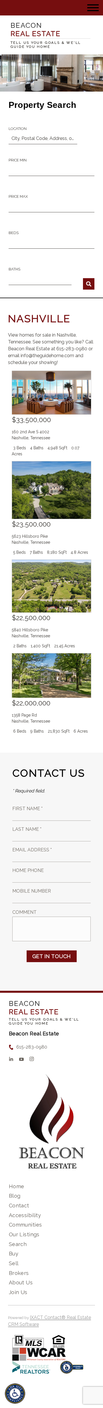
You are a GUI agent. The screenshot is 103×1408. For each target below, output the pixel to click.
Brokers (19, 1273)
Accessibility (25, 1215)
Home (16, 1186)
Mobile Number (31, 891)
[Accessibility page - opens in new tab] (72, 1370)
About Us (21, 1283)
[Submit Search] (88, 284)
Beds (14, 233)
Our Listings (24, 1234)
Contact (19, 1206)
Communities (25, 1225)
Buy (13, 1254)
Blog (15, 1196)
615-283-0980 (31, 1047)
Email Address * (32, 850)
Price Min (18, 160)
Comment (24, 912)
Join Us (18, 1292)
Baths (14, 269)
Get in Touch (51, 956)
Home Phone (28, 870)
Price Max (18, 196)
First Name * (27, 808)
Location (18, 128)
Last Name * (26, 829)
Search (18, 1244)
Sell (14, 1263)
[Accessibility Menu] (15, 1393)
